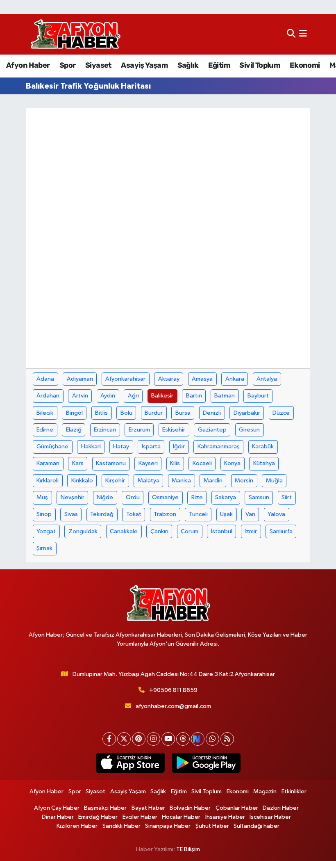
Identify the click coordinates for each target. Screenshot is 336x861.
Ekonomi (305, 65)
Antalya (267, 379)
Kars (78, 463)
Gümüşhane (52, 446)
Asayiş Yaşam (144, 65)
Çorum (189, 531)
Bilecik (44, 413)
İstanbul (221, 531)
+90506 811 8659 (173, 690)
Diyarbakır (247, 413)
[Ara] (291, 34)
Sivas (71, 514)
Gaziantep (212, 430)
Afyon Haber (28, 65)
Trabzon (165, 514)
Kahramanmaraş (219, 446)
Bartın (194, 396)
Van (250, 514)
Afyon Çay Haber (56, 808)
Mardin (213, 480)
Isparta (151, 446)
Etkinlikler (294, 791)
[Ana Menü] (303, 34)
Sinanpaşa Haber (168, 826)
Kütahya (264, 463)
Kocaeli (202, 463)
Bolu (126, 413)
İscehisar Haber (270, 817)
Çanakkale (124, 531)
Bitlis (101, 413)
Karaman (47, 463)
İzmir (251, 531)
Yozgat (46, 531)
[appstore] (130, 763)
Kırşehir (115, 480)
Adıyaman (80, 379)
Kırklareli (47, 480)
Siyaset (98, 65)
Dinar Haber (58, 817)
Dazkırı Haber (281, 808)
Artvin (80, 396)
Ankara (234, 379)
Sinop (44, 514)
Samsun (259, 497)
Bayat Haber (148, 808)
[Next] (197, 739)
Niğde (105, 497)
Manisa (181, 480)
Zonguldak (83, 531)
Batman (224, 396)
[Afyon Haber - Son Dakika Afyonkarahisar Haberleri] (75, 34)
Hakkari (91, 446)
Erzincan (105, 430)
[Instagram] (153, 739)
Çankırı (159, 531)
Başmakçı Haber (105, 808)
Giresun (249, 430)
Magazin (265, 791)
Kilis (175, 463)
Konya (232, 463)
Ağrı (133, 396)
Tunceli (198, 514)
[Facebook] (109, 739)
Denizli (212, 413)
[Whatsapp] (212, 739)
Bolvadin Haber (190, 808)
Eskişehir (173, 430)
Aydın (107, 396)
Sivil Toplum (259, 65)
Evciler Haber (140, 817)
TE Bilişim (188, 849)
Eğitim (219, 65)
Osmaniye (165, 497)
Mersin (244, 480)
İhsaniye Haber (225, 817)
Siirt (287, 497)
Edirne (44, 430)
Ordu (133, 497)
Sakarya (225, 497)
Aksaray (168, 379)
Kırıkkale (82, 480)
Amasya (202, 379)
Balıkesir (162, 396)
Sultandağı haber (256, 826)
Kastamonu (111, 463)
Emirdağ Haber (98, 817)
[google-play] (206, 763)
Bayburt (258, 396)
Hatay (121, 446)
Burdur (154, 413)
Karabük (263, 446)
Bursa (183, 413)
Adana (45, 379)
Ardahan (47, 396)
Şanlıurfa (281, 531)
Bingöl (74, 413)
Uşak (226, 514)
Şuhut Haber (212, 826)
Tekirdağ (102, 514)
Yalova (276, 514)
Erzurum (139, 430)
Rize (197, 497)
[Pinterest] (138, 739)
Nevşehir (72, 497)
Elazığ (74, 430)
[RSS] (227, 739)
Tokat (133, 514)
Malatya (148, 480)
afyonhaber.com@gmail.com (173, 706)
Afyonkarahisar (125, 379)
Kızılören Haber (77, 826)
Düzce (281, 413)
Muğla (274, 480)
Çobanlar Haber (237, 808)
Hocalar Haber (181, 817)
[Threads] (183, 739)
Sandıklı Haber (121, 826)
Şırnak (44, 548)
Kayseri (148, 463)
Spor (67, 65)
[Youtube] (168, 739)
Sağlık (187, 65)
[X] (124, 739)
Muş (42, 497)
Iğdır (179, 446)
